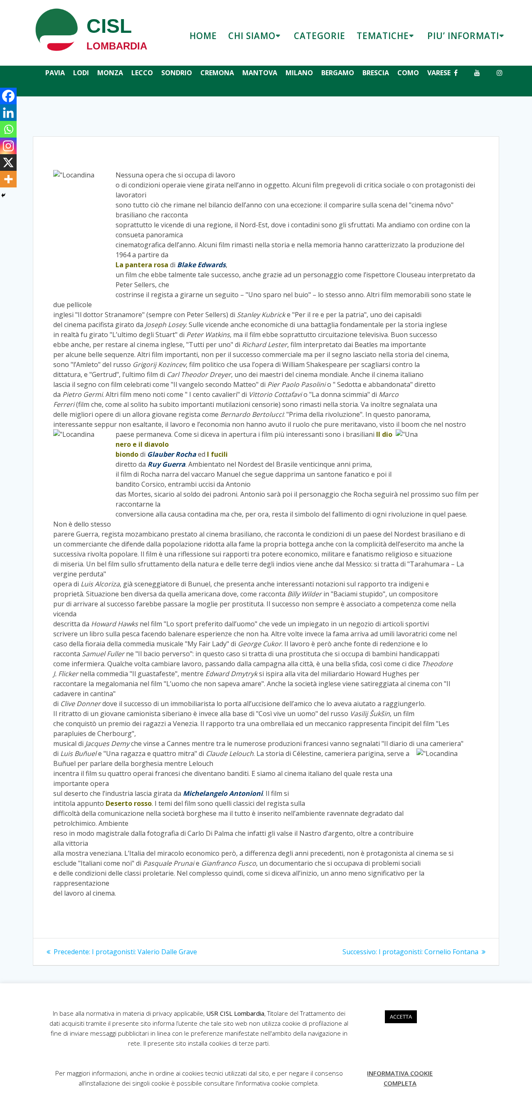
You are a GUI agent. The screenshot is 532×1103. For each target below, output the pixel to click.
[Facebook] (8, 96)
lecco (142, 72)
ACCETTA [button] (401, 1016)
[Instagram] (8, 146)
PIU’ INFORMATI (463, 36)
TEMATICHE (383, 36)
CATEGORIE (319, 36)
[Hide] (3, 195)
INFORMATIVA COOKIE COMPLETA (400, 1078)
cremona (217, 72)
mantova (259, 72)
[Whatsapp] (8, 129)
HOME (203, 36)
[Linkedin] (8, 112)
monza (110, 72)
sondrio (176, 72)
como (408, 72)
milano (299, 72)
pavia (55, 72)
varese (439, 72)
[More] (8, 179)
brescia (375, 72)
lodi (81, 72)
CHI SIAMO (252, 36)
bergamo (337, 72)
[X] (8, 162)
